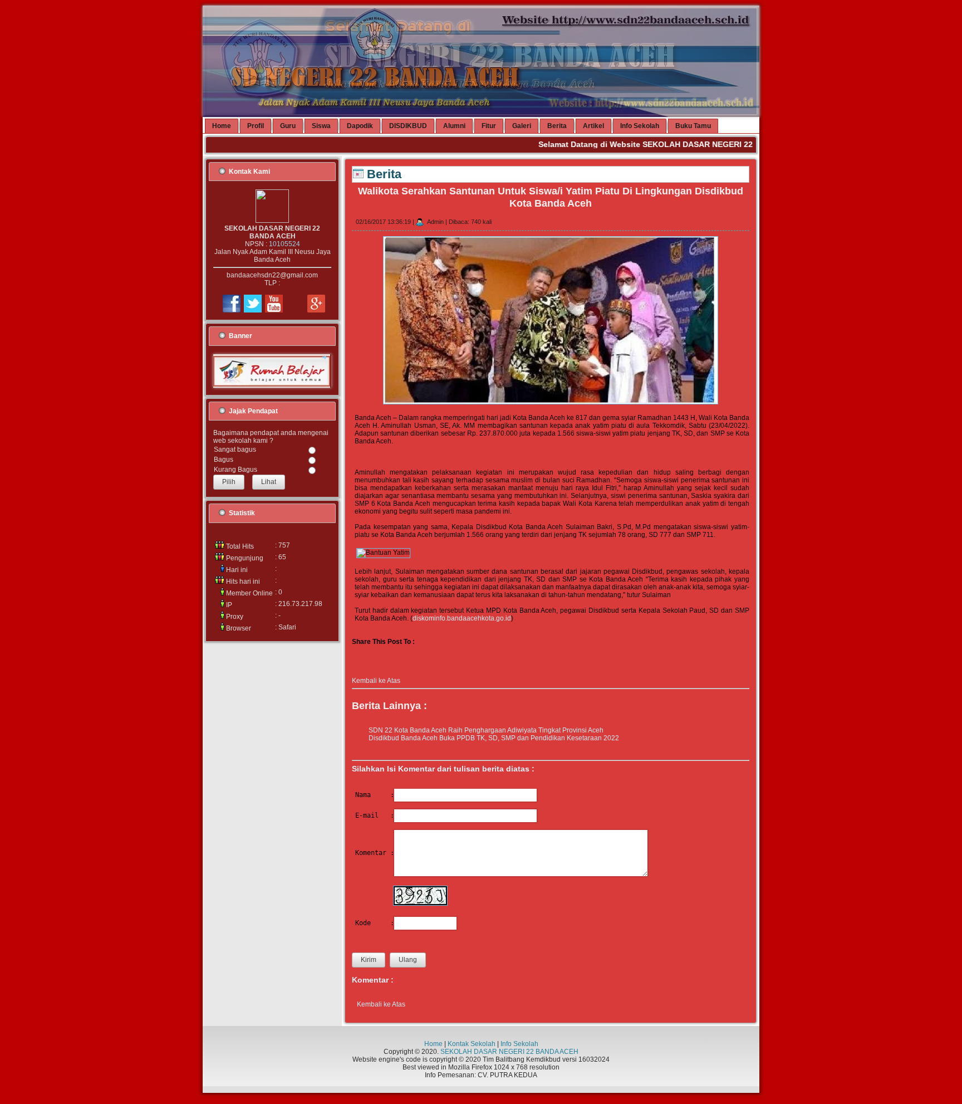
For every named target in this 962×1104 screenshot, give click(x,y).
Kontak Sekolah (471, 1044)
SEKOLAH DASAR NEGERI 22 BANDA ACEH (509, 1052)
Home (433, 1044)
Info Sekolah (519, 1044)
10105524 (284, 244)
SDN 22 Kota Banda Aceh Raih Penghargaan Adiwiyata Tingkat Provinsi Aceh (486, 730)
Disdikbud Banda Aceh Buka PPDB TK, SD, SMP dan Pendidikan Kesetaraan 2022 (494, 738)
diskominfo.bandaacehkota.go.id (462, 618)
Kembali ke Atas (376, 681)
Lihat (268, 482)
